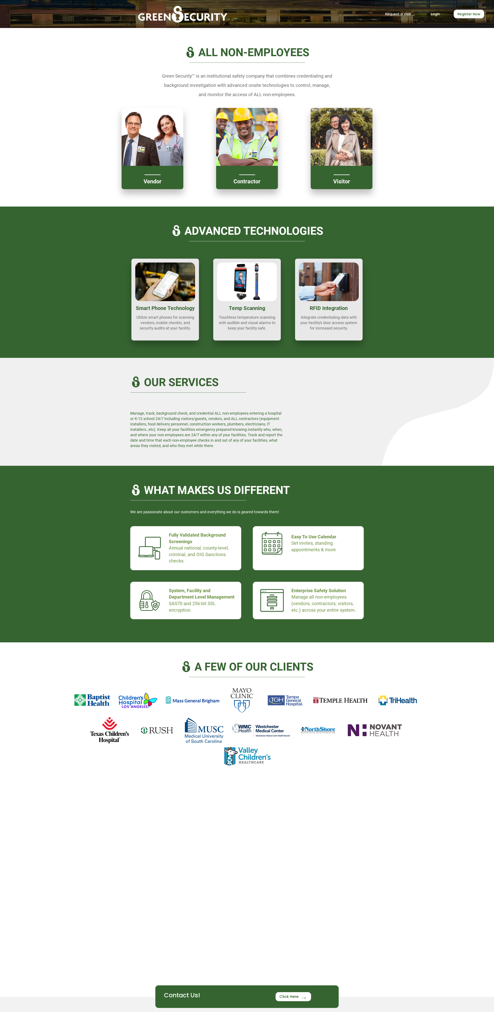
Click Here (289, 996)
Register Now (469, 14)
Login (435, 14)
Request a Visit (398, 14)
